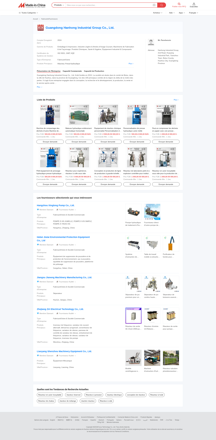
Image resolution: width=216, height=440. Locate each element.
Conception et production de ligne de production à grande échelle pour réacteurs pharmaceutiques (107, 173)
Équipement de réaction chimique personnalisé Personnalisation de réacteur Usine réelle (107, 130)
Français (85, 420)
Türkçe (177, 420)
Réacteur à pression (94, 395)
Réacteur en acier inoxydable (49, 395)
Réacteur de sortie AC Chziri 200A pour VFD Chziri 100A (133, 328)
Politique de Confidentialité (106, 417)
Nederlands (154, 420)
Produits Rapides (146, 417)
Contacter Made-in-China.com (128, 417)
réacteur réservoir (73, 395)
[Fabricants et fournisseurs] (31, 5)
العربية (145, 420)
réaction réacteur (88, 401)
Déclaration (74, 417)
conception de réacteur (136, 395)
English (52, 420)
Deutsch (101, 420)
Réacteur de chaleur (46, 401)
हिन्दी (161, 420)
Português (110, 420)
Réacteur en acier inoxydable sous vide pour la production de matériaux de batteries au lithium (165, 173)
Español (93, 420)
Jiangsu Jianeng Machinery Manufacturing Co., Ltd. (64, 277)
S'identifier (194, 7)
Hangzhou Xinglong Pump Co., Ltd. (55, 205)
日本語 (77, 420)
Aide (171, 13)
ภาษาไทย (169, 420)
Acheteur (156, 13)
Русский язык (129, 420)
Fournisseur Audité (67, 210)
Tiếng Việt (100, 422)
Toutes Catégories (29, 13)
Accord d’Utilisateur (87, 417)
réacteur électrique (114, 395)
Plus (130, 64)
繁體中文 (69, 420)
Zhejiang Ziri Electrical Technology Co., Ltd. (60, 309)
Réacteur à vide (106, 401)
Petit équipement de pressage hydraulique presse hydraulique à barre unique (49, 173)
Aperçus (157, 417)
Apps (181, 13)
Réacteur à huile (156, 395)
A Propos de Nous (62, 417)
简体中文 (61, 420)
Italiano (119, 420)
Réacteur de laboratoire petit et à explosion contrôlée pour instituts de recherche (136, 173)
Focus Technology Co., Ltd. (107, 427)
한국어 (138, 420)
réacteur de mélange (68, 401)
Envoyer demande (50, 142)
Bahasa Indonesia (113, 422)
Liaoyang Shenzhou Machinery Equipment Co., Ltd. (64, 351)
